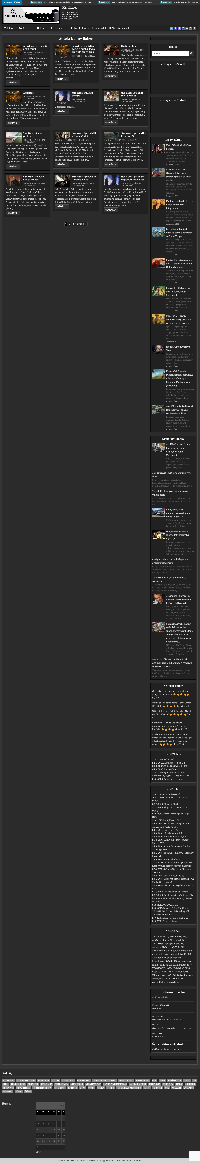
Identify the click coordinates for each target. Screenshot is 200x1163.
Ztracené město (171, 769)
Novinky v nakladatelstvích (115, 1084)
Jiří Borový (28, 53)
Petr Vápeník (77, 56)
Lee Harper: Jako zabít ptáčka (176, 911)
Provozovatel (99, 28)
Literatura (59, 28)
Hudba (5, 1084)
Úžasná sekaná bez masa (176, 892)
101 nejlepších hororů (26, 1080)
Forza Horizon (169, 921)
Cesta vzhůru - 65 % (162, 971)
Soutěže (91, 1087)
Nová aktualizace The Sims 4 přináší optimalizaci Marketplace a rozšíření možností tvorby (172, 663)
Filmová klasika (68, 1080)
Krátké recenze (77, 1084)
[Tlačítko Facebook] (175, 28)
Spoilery (110, 1087)
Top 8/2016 (167, 914)
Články (28, 1091)
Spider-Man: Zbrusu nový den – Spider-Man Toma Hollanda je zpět (180, 263)
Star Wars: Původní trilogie (82, 94)
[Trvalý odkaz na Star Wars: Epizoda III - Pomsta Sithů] (62, 135)
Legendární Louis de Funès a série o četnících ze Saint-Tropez (179, 233)
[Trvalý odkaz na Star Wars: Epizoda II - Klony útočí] (111, 135)
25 (43, 1141)
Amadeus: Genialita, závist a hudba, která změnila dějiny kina (83, 48)
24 (38, 1141)
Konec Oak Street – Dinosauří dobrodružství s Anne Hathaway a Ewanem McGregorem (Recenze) (179, 378)
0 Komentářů (30, 55)
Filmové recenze (143, 1080)
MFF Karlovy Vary (93, 1084)
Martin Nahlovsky (79, 99)
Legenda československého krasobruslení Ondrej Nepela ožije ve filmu (172, 961)
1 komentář (29, 98)
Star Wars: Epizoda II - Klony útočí (133, 135)
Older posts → (80, 224)
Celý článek (14, 82)
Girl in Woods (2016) (174, 876)
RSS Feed (156, 1008)
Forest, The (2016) (172, 859)
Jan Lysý (124, 99)
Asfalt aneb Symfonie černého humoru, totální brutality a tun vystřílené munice (173, 898)
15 (64, 1129)
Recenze (179, 1084)
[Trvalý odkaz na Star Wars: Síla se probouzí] (14, 137)
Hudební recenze (18, 1084)
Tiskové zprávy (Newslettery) (129, 1087)
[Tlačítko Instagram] (183, 28)
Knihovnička (33, 1084)
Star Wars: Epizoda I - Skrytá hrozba (133, 94)
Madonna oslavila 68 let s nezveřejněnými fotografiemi (179, 205)
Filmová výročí (83, 1080)
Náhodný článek (120, 28)
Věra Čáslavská (170, 905)
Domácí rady (43, 1080)
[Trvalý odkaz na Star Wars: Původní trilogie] (62, 96)
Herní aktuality (174, 1080)
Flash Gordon (128, 46)
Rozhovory (72, 1087)
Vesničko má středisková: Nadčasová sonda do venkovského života (180, 410)
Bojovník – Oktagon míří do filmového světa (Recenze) (179, 291)
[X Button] (171, 28)
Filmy (10, 28)
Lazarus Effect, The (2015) (175, 908)
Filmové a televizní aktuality (104, 1080)
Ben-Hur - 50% (171, 830)
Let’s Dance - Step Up (174, 763)
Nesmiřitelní (158, 950)
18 (43, 1135)
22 (64, 1135)
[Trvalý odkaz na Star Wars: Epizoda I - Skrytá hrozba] (111, 96)
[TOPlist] (7, 1104)
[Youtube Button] (186, 28)
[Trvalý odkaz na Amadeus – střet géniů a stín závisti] (14, 50)
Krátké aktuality (61, 1084)
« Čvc (38, 1152)
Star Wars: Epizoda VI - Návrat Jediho (84, 178)
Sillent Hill (169, 759)
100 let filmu (8, 1080)
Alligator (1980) (171, 804)
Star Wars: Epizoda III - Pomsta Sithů (84, 135)
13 (54, 1129)
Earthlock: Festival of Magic (176, 918)
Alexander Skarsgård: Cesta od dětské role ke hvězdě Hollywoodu (178, 599)
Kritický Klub (46, 1084)
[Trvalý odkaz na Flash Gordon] (111, 50)
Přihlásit (156, 997)
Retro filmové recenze (42, 1087)
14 (59, 1129)
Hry (42, 28)
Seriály (26, 28)
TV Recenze (157, 1087)
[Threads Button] (179, 28)
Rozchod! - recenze (173, 779)
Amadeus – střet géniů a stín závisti (35, 47)
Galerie (162, 1080)
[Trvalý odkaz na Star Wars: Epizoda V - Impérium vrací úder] (111, 180)
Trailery (147, 1087)
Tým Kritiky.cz (81, 28)
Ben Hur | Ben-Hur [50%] (176, 836)
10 (38, 1129)
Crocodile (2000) (171, 794)
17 (38, 1135)
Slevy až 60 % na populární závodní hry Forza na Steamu (178, 513)
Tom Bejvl (27, 140)
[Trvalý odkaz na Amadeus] (14, 96)
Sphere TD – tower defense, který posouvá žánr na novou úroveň (178, 319)
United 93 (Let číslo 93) (175, 766)
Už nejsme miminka (174, 833)
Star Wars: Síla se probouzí (32, 135)
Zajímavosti (176, 1087)
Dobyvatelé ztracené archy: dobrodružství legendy (177, 535)
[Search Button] (194, 28)
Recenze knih (8, 1087)
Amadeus (28, 92)
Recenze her (190, 1084)
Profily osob (154, 1084)
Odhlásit (165, 997)
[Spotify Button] (190, 28)
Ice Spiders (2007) (172, 820)
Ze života (18, 1091)
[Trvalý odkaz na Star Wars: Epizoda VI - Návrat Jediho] (62, 181)
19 (49, 1135)
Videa (167, 1087)
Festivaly (55, 1080)
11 (43, 1129)
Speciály (101, 1087)
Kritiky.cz (70, 7)
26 (48, 1141)
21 (59, 1135)
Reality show (168, 1084)
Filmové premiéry (126, 1080)
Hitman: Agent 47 (161, 975)
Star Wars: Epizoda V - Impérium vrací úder (133, 178)
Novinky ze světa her (137, 1084)
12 (49, 1129)
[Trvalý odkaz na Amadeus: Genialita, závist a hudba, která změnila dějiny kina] (62, 50)
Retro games (59, 1087)
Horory (187, 1080)
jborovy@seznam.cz (174, 1049)
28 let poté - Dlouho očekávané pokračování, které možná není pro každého (169, 726)
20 (53, 1135)
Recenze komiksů (23, 1087)
